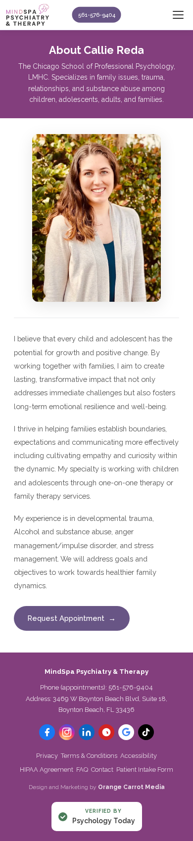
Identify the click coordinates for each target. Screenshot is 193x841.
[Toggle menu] (178, 15)
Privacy (47, 755)
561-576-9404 (96, 14)
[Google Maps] (126, 732)
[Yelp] (106, 732)
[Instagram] (67, 732)
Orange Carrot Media (131, 787)
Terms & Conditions (89, 755)
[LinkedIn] (87, 732)
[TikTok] (146, 732)
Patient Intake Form (144, 769)
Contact (102, 769)
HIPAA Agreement (46, 769)
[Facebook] (47, 732)
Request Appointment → (72, 618)
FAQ (82, 769)
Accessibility (138, 755)
